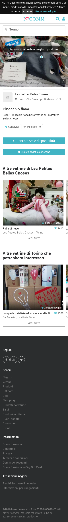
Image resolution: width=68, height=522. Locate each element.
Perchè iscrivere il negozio (19, 483)
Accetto (27, 11)
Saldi (6, 409)
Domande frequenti (15, 462)
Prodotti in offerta (14, 414)
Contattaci (9, 448)
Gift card (8, 391)
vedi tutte (34, 238)
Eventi (7, 428)
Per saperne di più (45, 11)
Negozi (7, 377)
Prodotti (8, 386)
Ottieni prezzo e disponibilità (34, 141)
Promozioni (10, 423)
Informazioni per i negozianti (21, 488)
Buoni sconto (11, 419)
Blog (6, 395)
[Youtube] (13, 359)
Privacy (7, 453)
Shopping (9, 400)
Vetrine (7, 382)
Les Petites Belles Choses (31, 94)
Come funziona (12, 444)
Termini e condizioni (15, 458)
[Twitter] (21, 359)
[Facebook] (6, 359)
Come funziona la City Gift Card (22, 467)
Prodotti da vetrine (14, 405)
